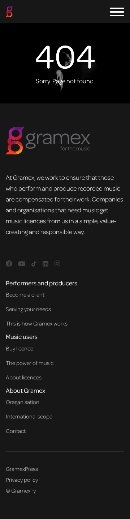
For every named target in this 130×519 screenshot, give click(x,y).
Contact (16, 430)
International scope (29, 416)
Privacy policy (22, 479)
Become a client (25, 294)
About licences (24, 377)
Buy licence (19, 348)
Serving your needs (28, 308)
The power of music (29, 362)
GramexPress (22, 468)
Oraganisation (22, 401)
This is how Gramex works (37, 323)
